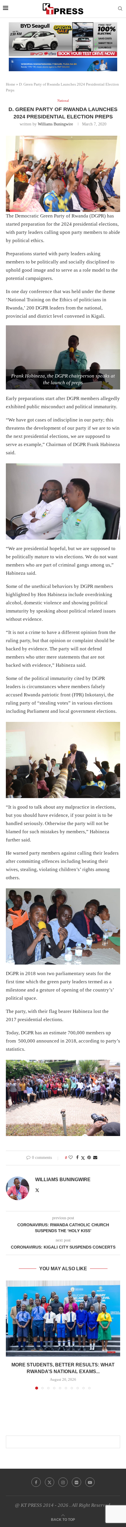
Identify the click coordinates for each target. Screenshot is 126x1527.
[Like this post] (71, 1157)
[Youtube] (90, 1482)
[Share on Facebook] (77, 1157)
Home (10, 84)
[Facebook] (36, 1482)
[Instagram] (63, 1482)
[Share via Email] (95, 1157)
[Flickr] (76, 1482)
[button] (11, 1335)
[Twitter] (49, 1482)
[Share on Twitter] (83, 1158)
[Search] (120, 8)
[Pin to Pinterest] (89, 1157)
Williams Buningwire (55, 124)
